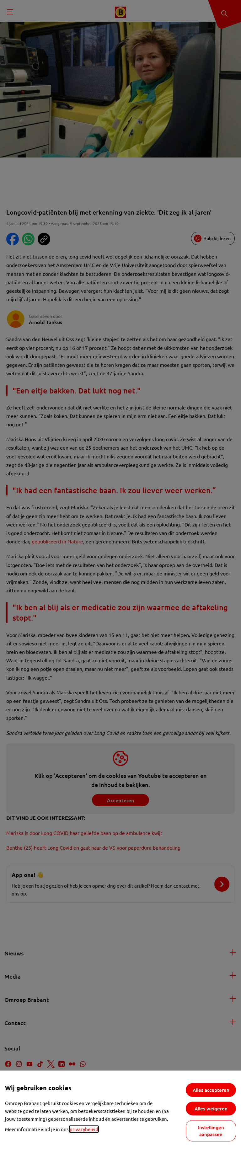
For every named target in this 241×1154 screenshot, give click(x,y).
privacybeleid (84, 1129)
